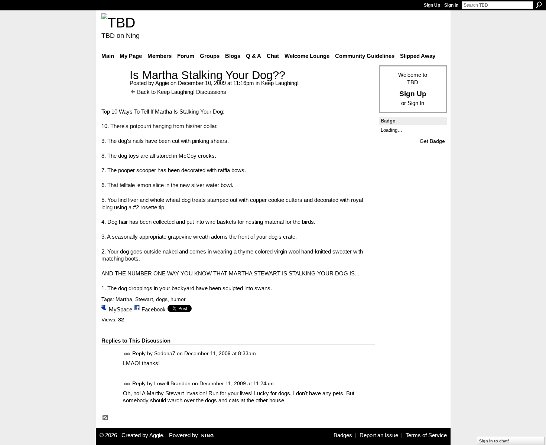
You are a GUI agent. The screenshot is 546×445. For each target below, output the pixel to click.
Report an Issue (379, 435)
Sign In (451, 5)
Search (539, 4)
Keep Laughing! (280, 83)
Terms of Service (426, 435)
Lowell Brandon (172, 383)
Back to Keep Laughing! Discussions (181, 92)
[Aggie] (113, 89)
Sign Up (432, 5)
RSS (105, 418)
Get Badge (432, 141)
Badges (343, 435)
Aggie (162, 83)
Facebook (154, 309)
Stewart (144, 299)
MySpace (120, 309)
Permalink (127, 353)
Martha (124, 299)
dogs (162, 299)
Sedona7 (164, 354)
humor (178, 299)
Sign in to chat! (494, 441)
